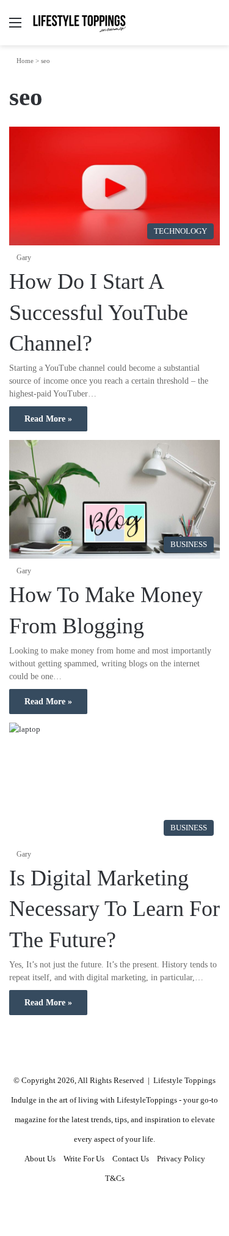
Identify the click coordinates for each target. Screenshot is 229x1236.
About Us (40, 1158)
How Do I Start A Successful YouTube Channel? (98, 312)
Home (24, 60)
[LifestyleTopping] (79, 23)
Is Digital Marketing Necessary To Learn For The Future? (114, 909)
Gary (23, 257)
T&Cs (115, 1178)
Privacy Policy (181, 1158)
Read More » (48, 418)
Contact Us (130, 1158)
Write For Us (84, 1158)
